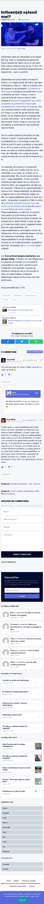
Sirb (4, 837)
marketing (17, 295)
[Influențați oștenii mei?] (22, 34)
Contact (32, 886)
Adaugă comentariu (35, 351)
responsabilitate (31, 295)
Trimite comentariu (22, 554)
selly (14, 299)
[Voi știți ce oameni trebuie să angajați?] (5, 624)
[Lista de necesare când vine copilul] (5, 650)
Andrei (5, 808)
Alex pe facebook (8, 562)
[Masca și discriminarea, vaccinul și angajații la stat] (5, 639)
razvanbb (10, 359)
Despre (16, 881)
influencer (6, 295)
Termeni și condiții (28, 881)
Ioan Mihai (10, 419)
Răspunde (7, 382)
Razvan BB (6, 827)
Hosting (5, 869)
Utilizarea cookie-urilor (17, 886)
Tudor (5, 842)
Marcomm (21, 49)
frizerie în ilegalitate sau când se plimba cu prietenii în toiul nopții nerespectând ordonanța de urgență (21, 103)
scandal (6, 299)
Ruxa (4, 832)
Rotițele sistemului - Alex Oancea (25, 484)
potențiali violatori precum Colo (19, 203)
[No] (41, 898)
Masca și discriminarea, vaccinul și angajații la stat (25, 626)
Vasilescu (6, 851)
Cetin (4, 818)
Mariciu (5, 822)
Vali (4, 847)
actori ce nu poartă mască (14, 206)
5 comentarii (24, 19)
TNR (22, 287)
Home (9, 881)
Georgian (6, 864)
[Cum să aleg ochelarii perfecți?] (5, 662)
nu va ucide (29, 245)
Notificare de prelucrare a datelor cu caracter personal (21, 883)
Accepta (23, 900)
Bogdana (6, 813)
